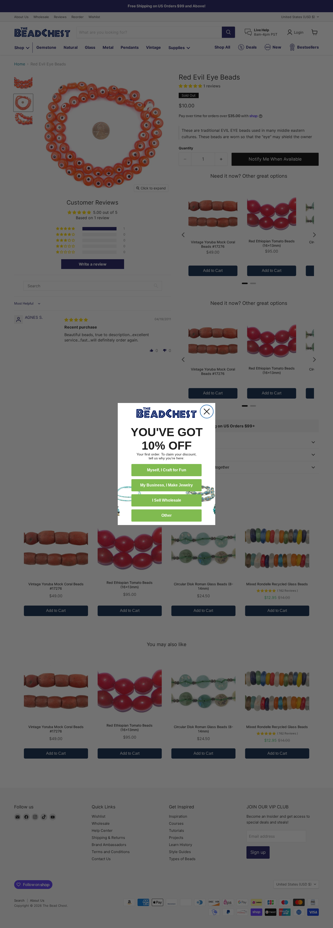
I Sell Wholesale (166, 500)
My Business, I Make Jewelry (166, 485)
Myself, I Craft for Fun (166, 470)
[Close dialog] (206, 411)
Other (166, 515)
